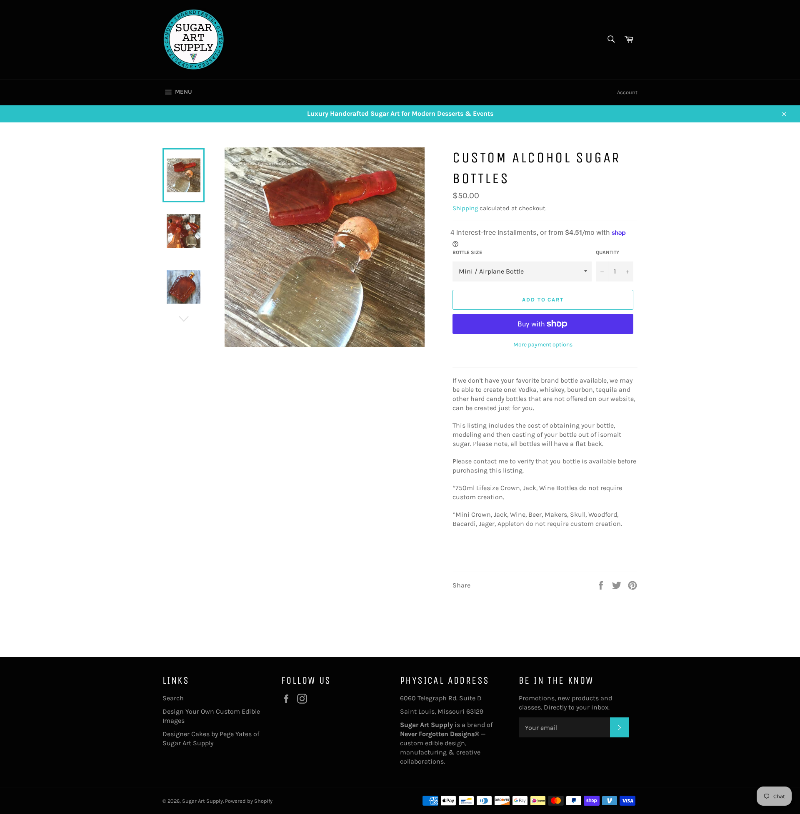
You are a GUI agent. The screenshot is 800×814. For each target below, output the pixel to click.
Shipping (465, 208)
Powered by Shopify (248, 801)
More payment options (542, 344)
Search (173, 698)
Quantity (607, 252)
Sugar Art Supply (202, 801)
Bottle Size (467, 252)
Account (627, 92)
